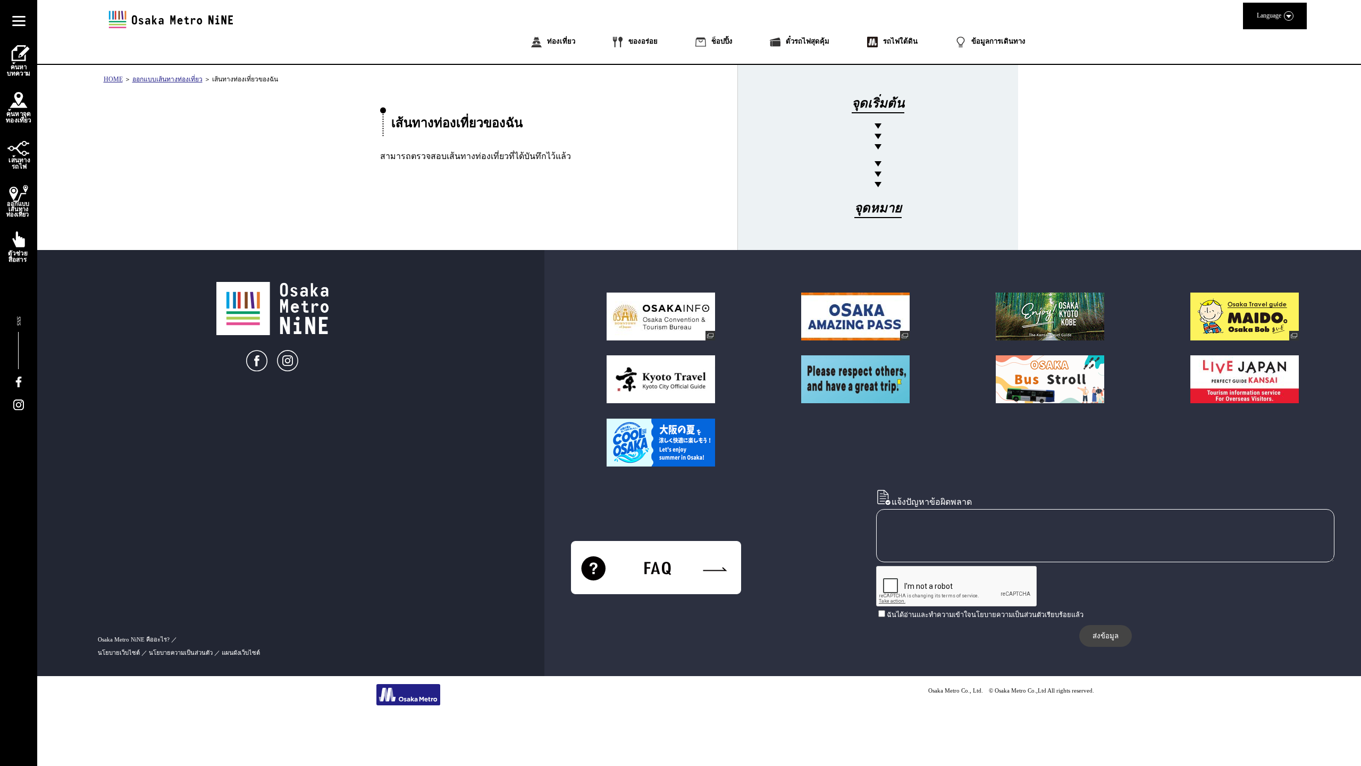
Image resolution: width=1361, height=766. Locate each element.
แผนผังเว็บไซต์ (241, 653)
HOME (113, 79)
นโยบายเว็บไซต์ (119, 653)
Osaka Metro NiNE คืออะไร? (134, 639)
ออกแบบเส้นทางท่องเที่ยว (167, 79)
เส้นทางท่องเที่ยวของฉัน (245, 79)
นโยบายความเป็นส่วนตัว (181, 653)
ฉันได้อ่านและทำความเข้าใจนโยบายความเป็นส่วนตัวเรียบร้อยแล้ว (985, 615)
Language (1269, 15)
